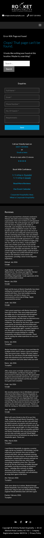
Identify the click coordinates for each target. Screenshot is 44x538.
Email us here (22, 152)
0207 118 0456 (35, 16)
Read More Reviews (22, 183)
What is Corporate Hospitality (22, 197)
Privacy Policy (35, 533)
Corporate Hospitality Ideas (22, 194)
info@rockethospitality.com (14, 16)
